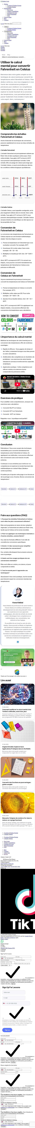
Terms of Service (10, 937)
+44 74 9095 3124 (5, 866)
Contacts (6, 20)
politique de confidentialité (7, 1107)
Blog (5, 18)
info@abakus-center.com (7, 863)
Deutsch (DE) (4, 948)
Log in (2, 23)
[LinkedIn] (18, 642)
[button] (17, 657)
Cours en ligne (7, 17)
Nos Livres (10, 10)
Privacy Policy (4, 939)
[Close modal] (1, 1093)
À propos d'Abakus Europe (14, 5)
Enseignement (7, 8)
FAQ (8, 15)
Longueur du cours (12, 13)
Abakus (6, 4)
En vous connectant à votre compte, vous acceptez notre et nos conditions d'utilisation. (16, 1106)
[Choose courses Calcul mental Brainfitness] (5, 965)
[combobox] (3, 958)
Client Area (7, 853)
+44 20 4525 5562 (15, 866)
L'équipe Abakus (11, 7)
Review (6, 854)
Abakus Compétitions (12, 11)
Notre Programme (11, 14)
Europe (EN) (11, 948)
